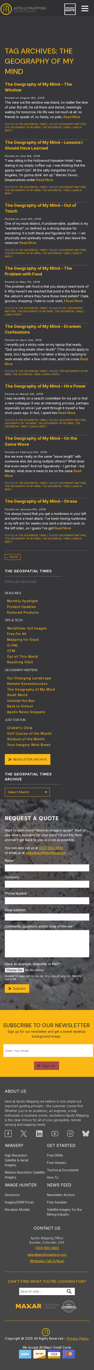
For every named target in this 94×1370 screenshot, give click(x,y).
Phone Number (16, 893)
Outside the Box (21, 701)
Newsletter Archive (30, 759)
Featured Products (23, 612)
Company (12, 877)
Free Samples (57, 1202)
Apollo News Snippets (26, 712)
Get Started (61, 1145)
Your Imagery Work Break (29, 745)
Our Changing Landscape (29, 678)
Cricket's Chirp (20, 728)
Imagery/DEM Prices (19, 1202)
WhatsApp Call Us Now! (47, 1261)
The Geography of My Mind (23, 127)
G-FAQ (12, 645)
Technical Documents (63, 1170)
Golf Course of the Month (29, 733)
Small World (17, 695)
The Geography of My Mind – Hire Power (45, 386)
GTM (11, 651)
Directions (12, 1195)
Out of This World (22, 656)
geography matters (72, 124)
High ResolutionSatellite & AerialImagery (16, 1160)
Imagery (14, 1145)
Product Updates (21, 607)
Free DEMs (55, 1155)
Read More (71, 117)
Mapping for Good (23, 639)
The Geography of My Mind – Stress (41, 501)
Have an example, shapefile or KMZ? (32, 964)
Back (12, 557)
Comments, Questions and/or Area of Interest (39, 926)
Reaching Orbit (20, 662)
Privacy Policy (78, 1338)
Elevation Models (17, 1209)
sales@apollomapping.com (46, 853)
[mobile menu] (82, 9)
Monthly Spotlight (22, 601)
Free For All (16, 634)
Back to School (20, 706)
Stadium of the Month (26, 739)
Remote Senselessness (27, 684)
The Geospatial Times (32, 124)
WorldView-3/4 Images (27, 628)
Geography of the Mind (21, 423)
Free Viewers (56, 1163)
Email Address (16, 910)
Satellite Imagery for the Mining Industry (64, 1212)
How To (52, 1177)
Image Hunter (21, 1185)
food (62, 308)
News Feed (59, 1185)
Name (10, 860)
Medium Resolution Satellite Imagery (25, 1175)
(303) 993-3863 (51, 848)
